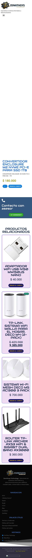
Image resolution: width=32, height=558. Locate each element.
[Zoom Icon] (29, 28)
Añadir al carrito (15, 186)
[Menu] (3, 15)
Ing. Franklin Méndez (20, 551)
